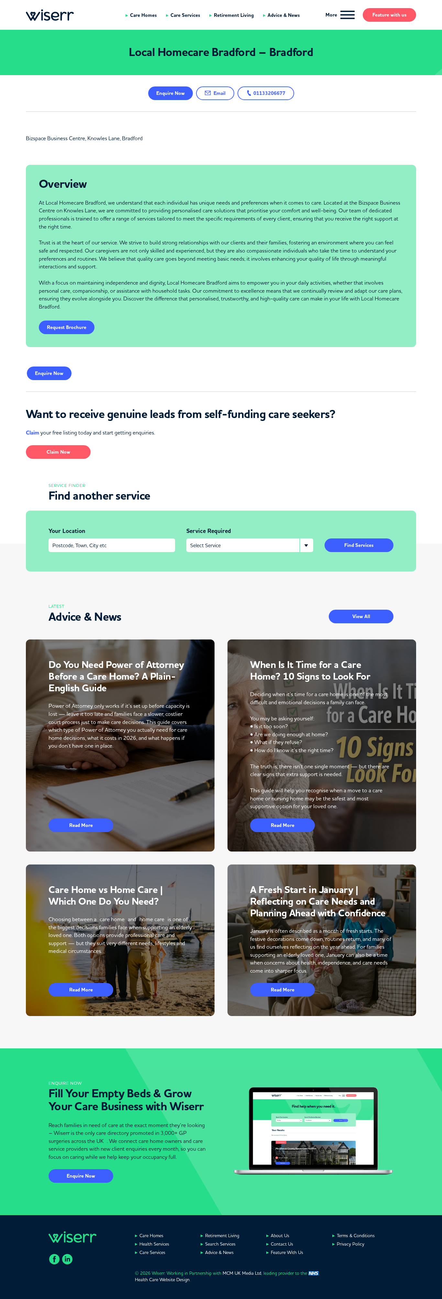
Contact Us (282, 1244)
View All (361, 616)
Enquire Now (81, 1176)
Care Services (185, 15)
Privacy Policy (350, 1244)
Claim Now (58, 452)
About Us (280, 1235)
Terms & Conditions (356, 1235)
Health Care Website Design (162, 1279)
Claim (32, 432)
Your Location (67, 531)
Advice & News (284, 15)
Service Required (208, 531)
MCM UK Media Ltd (242, 1273)
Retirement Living (234, 15)
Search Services (220, 1244)
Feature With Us (287, 1252)
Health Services (154, 1244)
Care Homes (143, 15)
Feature (389, 15)
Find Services (358, 545)
